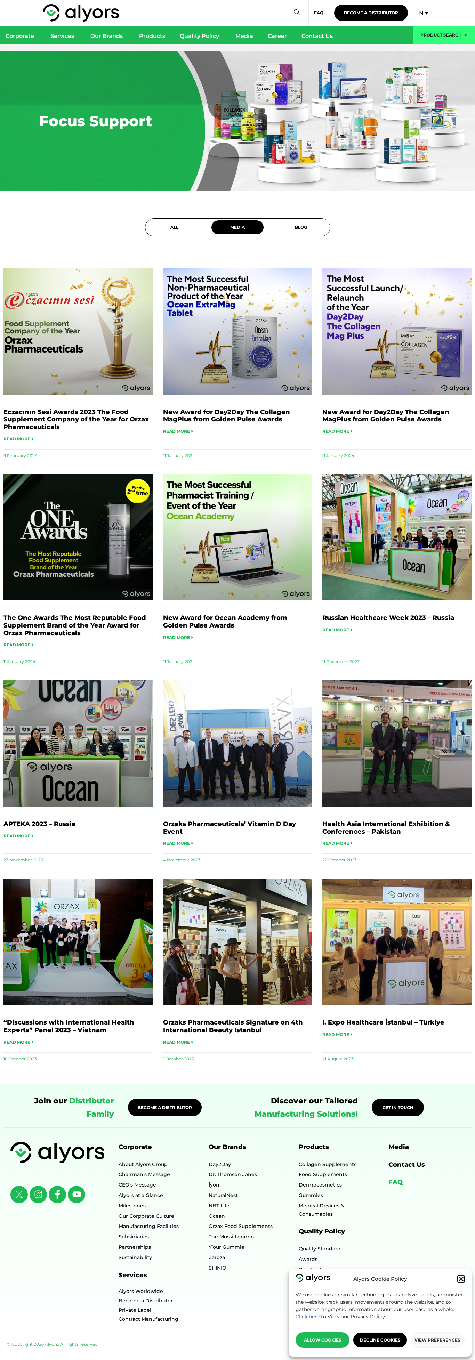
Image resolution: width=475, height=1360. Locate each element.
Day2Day (220, 1164)
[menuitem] (421, 13)
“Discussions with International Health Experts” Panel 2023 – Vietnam (68, 1026)
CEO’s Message (137, 1185)
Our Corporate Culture (146, 1216)
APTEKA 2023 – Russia (39, 824)
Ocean (217, 1216)
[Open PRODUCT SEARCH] (466, 35)
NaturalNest (223, 1195)
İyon (214, 1185)
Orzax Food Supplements (241, 1226)
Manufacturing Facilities (149, 1226)
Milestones (132, 1206)
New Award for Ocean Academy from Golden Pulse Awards (225, 621)
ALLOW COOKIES (322, 1340)
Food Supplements (323, 1174)
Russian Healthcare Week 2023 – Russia (388, 618)
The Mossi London (231, 1236)
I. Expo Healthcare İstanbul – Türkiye (383, 1022)
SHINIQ (217, 1268)
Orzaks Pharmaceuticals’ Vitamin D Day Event (229, 827)
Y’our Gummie (226, 1247)
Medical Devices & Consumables (321, 1210)
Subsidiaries (134, 1236)
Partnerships (135, 1247)
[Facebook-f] (57, 1194)
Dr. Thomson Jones (233, 1174)
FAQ (395, 1182)
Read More (17, 439)
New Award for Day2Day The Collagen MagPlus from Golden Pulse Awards (226, 415)
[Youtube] (76, 1194)
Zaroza (217, 1257)
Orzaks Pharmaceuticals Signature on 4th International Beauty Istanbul (233, 1026)
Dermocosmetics (320, 1185)
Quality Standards (321, 1249)
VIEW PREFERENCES (437, 1340)
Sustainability (135, 1257)
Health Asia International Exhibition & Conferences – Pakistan (386, 827)
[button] (461, 1279)
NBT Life (219, 1206)
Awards (308, 1259)
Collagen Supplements (327, 1164)
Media (398, 1147)
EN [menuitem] (419, 12)
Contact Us (406, 1164)
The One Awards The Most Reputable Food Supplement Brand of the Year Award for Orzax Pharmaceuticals (74, 625)
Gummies (311, 1195)
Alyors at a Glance (141, 1195)
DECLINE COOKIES (380, 1340)
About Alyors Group (143, 1164)
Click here (308, 1316)
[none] (421, 13)
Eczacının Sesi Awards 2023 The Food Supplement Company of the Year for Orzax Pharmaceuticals (76, 419)
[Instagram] (38, 1194)
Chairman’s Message (144, 1174)
